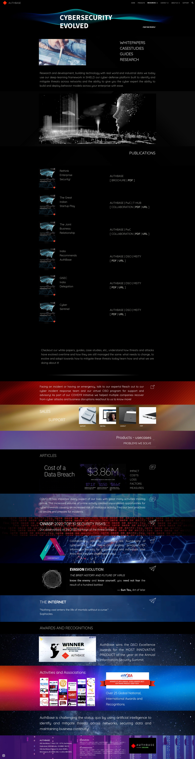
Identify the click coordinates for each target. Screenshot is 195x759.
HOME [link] (133, 3)
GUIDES (126, 53)
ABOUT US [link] (174, 3)
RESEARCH (129, 59)
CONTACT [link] (164, 3)
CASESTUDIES (132, 48)
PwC (128, 203)
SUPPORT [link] (186, 3)
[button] (192, 2)
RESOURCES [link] (151, 3)
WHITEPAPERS (132, 42)
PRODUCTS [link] (141, 3)
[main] (97, 18)
